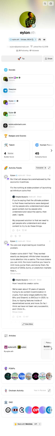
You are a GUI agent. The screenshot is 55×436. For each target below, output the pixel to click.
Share (50, 58)
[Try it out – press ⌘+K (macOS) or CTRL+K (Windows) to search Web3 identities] (45, 3)
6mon (29, 175)
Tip (30, 59)
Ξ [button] (35, 39)
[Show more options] (50, 175)
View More (29, 324)
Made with (23, 424)
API (35, 424)
